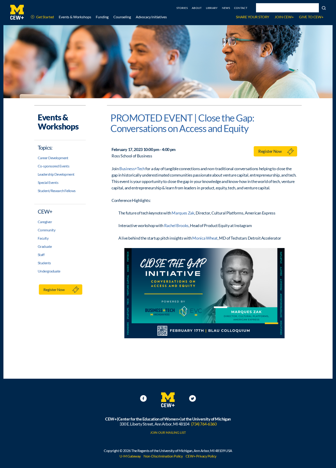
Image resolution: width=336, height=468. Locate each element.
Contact (240, 8)
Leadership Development (56, 174)
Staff (41, 254)
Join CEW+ (284, 17)
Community (46, 230)
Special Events (48, 182)
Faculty (43, 238)
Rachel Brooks (176, 225)
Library (212, 8)
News (226, 8)
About (197, 8)
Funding (102, 17)
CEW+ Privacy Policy (201, 456)
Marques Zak (183, 212)
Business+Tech (132, 168)
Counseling (122, 17)
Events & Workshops (75, 17)
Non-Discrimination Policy (163, 456)
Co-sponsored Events (53, 166)
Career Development (53, 158)
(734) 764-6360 (203, 423)
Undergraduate (49, 271)
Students (44, 263)
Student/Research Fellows (57, 190)
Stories (182, 8)
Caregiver (45, 221)
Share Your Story (252, 17)
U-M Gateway (130, 456)
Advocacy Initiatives (151, 17)
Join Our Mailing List (168, 432)
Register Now (54, 289)
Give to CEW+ (311, 17)
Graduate (45, 246)
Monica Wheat (205, 238)
